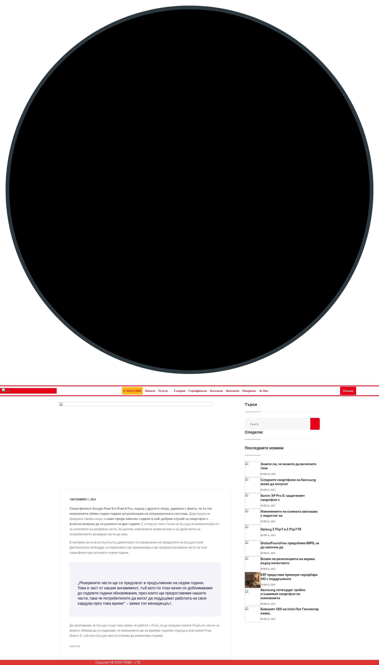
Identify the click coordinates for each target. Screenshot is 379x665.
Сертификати (197, 390)
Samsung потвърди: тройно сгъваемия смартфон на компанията (283, 594)
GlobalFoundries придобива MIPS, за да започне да (290, 545)
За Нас (263, 390)
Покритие (249, 390)
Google (185, 524)
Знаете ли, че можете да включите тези (288, 466)
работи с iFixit (148, 625)
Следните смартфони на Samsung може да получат (288, 482)
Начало (150, 390)
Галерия (179, 390)
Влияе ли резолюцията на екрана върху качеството (288, 561)
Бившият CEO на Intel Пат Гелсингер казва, (290, 611)
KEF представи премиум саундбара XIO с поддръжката (289, 576)
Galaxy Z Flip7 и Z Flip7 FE (281, 529)
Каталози (216, 390)
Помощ (348, 390)
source (74, 646)
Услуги (163, 390)
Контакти (232, 390)
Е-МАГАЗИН (132, 390)
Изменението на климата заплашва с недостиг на (289, 513)
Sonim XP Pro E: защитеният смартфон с (283, 497)
